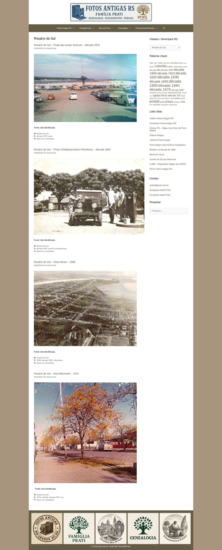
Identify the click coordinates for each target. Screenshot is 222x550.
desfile (185, 66)
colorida (45, 497)
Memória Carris (157, 154)
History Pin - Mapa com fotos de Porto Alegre (168, 129)
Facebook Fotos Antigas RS (163, 123)
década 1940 (159, 81)
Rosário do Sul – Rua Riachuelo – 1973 (56, 373)
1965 (160, 63)
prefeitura (177, 102)
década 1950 (42, 249)
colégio (170, 66)
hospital (184, 93)
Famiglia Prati (85, 28)
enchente (153, 93)
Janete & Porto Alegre (160, 140)
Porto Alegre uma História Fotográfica (168, 145)
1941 (155, 63)
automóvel (166, 63)
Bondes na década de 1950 (162, 149)
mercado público (164, 98)
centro (152, 67)
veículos (156, 104)
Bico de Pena (104, 28)
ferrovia (165, 93)
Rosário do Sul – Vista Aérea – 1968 (54, 262)
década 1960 (47, 360)
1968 (39, 360)
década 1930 (168, 77)
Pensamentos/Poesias (145, 28)
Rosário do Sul (43, 134)
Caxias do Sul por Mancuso (163, 159)
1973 (39, 497)
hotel (151, 96)
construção (177, 66)
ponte (177, 98)
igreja (156, 95)
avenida (174, 63)
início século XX (171, 95)
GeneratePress (124, 546)
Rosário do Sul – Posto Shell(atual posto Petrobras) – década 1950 (72, 149)
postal (154, 101)
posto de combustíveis (57, 249)
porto (183, 98)
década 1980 (178, 90)
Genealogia (123, 28)
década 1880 (155, 70)
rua (62, 497)
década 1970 (42, 136)
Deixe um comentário (45, 139)
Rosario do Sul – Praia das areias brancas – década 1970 (67, 45)
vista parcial (173, 105)
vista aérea (57, 360)
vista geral (164, 104)
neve (172, 98)
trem (151, 104)
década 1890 (167, 70)
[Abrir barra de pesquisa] (164, 28)
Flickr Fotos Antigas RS (161, 169)
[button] (74, 28)
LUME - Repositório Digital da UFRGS (168, 164)
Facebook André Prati (160, 195)
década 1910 (166, 73)
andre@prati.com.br (159, 185)
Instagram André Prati (160, 190)
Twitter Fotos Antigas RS (161, 118)
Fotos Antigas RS (64, 28)
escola (159, 93)
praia (50, 136)
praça (169, 101)
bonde (180, 63)
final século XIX (174, 92)
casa (184, 63)
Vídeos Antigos (157, 135)
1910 (151, 63)
